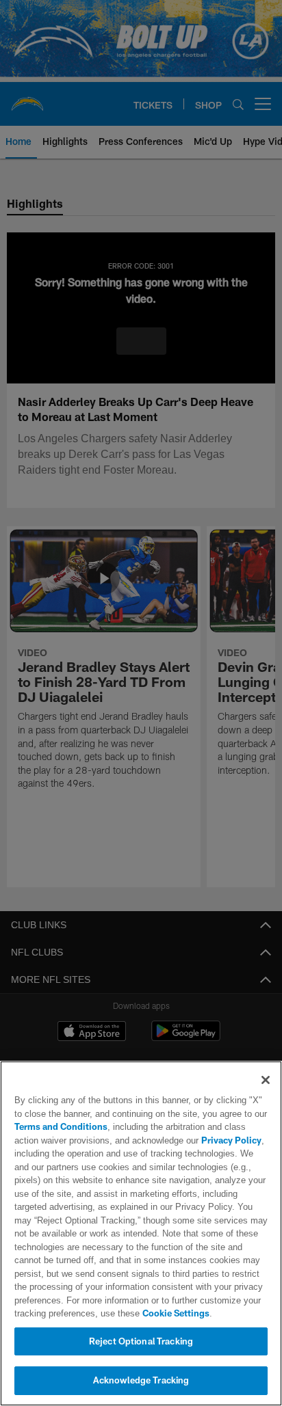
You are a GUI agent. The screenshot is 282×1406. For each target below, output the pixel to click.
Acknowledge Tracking (141, 1380)
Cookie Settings (137, 1313)
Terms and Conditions (60, 1126)
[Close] (266, 1080)
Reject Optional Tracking (141, 1341)
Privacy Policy (200, 1140)
